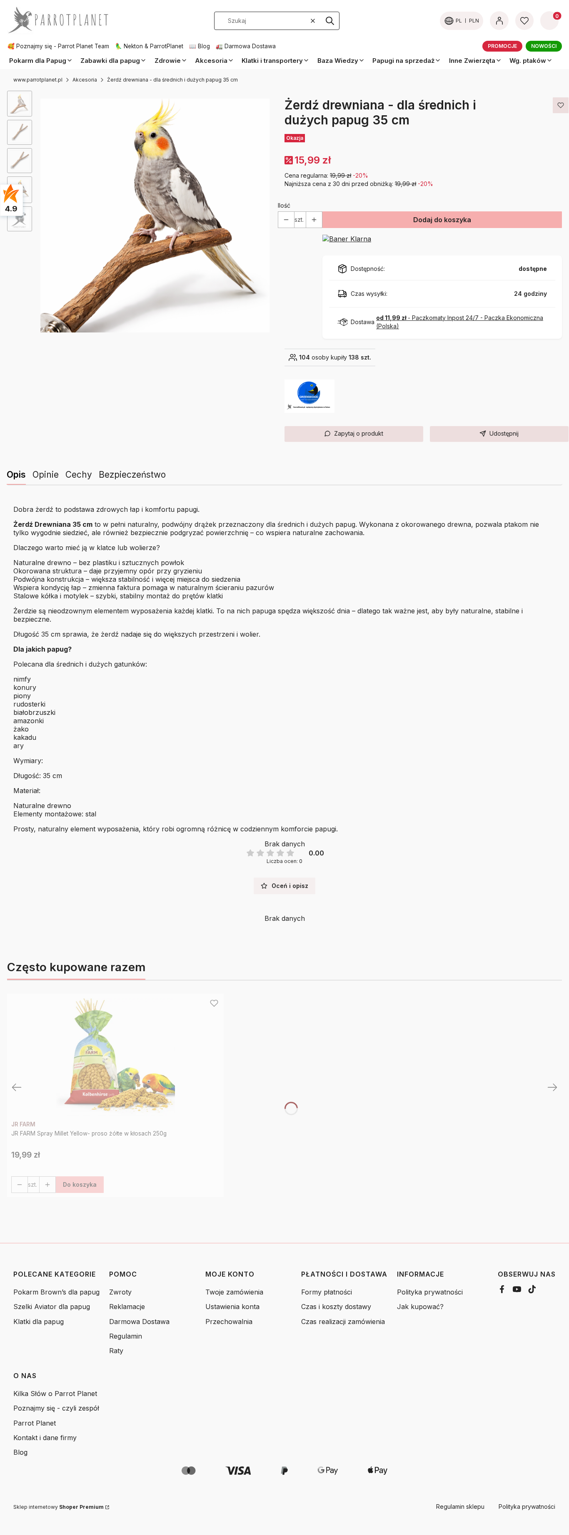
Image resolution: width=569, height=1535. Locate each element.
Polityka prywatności (430, 1292)
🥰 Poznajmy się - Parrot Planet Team (58, 46)
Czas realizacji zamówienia (343, 1321)
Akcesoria (84, 80)
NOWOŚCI (544, 46)
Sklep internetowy (58, 1507)
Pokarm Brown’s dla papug (56, 1292)
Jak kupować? (420, 1306)
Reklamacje (127, 1306)
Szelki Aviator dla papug (51, 1306)
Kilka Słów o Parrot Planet (55, 1393)
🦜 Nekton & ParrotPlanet (149, 46)
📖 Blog (199, 46)
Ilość (284, 205)
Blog (20, 1452)
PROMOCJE (502, 46)
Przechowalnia (228, 1321)
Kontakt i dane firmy (45, 1437)
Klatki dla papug (38, 1321)
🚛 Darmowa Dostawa (246, 46)
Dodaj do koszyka (442, 220)
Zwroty (120, 1292)
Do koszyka (80, 1184)
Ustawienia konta (232, 1306)
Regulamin (125, 1336)
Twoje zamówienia (234, 1292)
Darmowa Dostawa (139, 1321)
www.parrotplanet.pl (37, 80)
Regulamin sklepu (460, 1506)
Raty (116, 1351)
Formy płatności (326, 1292)
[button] (329, 21)
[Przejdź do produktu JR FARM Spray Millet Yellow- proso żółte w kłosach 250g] (115, 1057)
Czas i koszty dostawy (336, 1306)
